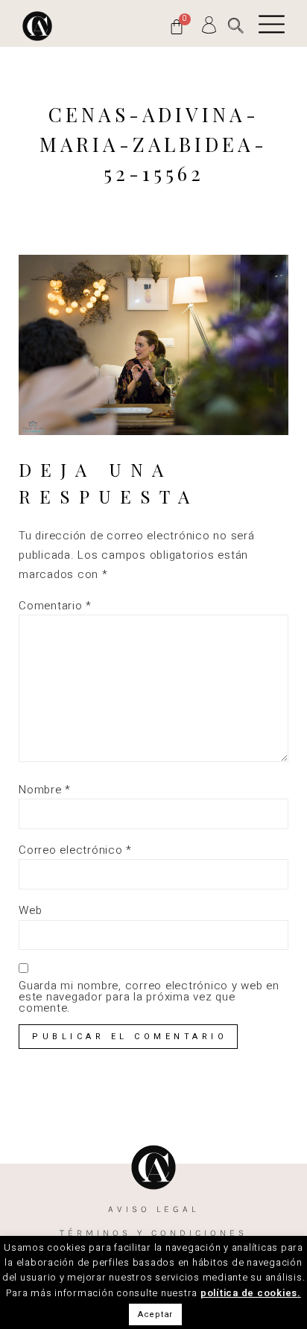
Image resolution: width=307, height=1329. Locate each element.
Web (30, 910)
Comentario (55, 606)
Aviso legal (153, 1209)
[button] (236, 26)
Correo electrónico (75, 850)
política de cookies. (250, 1293)
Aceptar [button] (155, 1314)
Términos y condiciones (153, 1233)
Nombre (45, 790)
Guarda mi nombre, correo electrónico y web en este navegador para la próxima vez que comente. (149, 997)
